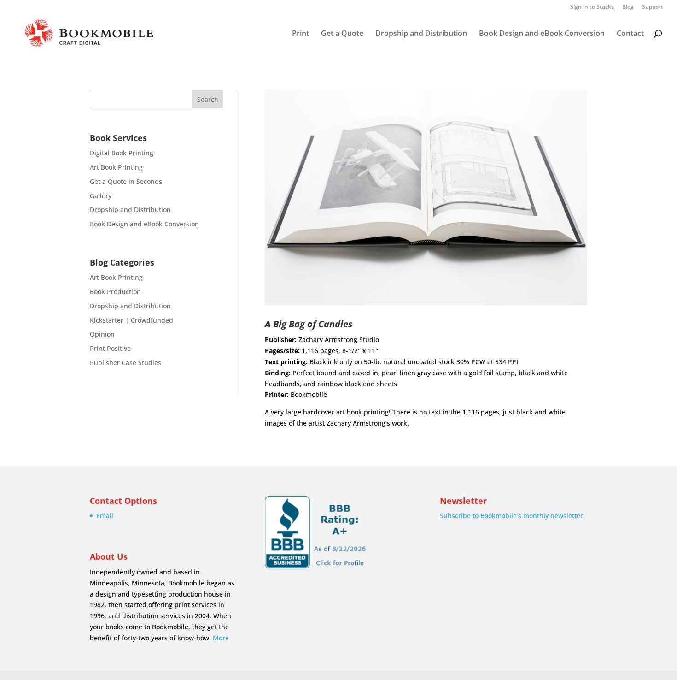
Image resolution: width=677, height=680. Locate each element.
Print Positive (110, 348)
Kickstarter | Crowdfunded (131, 320)
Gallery (100, 195)
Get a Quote (342, 34)
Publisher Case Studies (125, 362)
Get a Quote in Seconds (126, 181)
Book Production (115, 291)
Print (300, 34)
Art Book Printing (116, 167)
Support (652, 7)
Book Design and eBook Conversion (542, 34)
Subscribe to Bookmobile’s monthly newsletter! (512, 515)
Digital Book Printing (121, 152)
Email (104, 515)
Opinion (102, 334)
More (221, 637)
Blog (628, 7)
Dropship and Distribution (421, 34)
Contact (630, 34)
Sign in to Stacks (592, 7)
